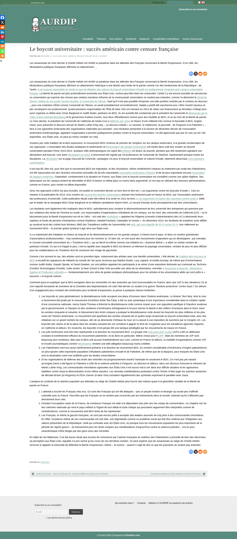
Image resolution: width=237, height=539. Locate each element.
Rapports (144, 39)
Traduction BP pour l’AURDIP (92, 56)
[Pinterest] (2, 36)
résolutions (113, 216)
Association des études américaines (126, 147)
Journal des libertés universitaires (102, 194)
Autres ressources (192, 39)
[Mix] (2, 46)
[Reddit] (200, 74)
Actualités (88, 39)
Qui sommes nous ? (124, 503)
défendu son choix (120, 121)
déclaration (52, 158)
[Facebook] (191, 74)
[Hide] (1, 61)
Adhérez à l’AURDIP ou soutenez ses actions (170, 503)
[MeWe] (2, 41)
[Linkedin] (2, 32)
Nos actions (115, 39)
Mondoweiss (84, 343)
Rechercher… (160, 3)
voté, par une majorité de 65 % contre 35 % (154, 224)
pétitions (127, 150)
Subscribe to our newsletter (193, 9)
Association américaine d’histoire (137, 172)
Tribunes (101, 39)
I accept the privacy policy (59, 518)
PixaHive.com (132, 535)
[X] (196, 74)
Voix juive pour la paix (160, 332)
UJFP (160, 335)
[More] (205, 74)
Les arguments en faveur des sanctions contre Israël (167, 198)
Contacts (141, 503)
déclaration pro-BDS (79, 154)
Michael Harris (67, 56)
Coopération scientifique (166, 39)
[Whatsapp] (2, 51)
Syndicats (130, 39)
